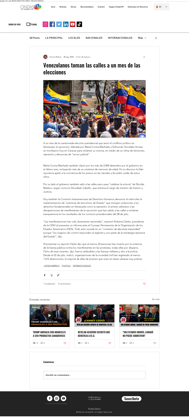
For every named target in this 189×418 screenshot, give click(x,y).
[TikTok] (79, 24)
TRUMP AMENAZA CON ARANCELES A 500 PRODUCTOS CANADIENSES (49, 333)
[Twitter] (59, 24)
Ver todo (156, 299)
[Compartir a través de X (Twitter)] (51, 275)
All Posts (34, 37)
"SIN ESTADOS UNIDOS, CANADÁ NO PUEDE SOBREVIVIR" (138, 333)
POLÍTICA (66, 265)
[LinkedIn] (65, 24)
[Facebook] (52, 24)
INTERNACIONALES (120, 37)
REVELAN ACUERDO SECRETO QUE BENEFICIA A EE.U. (94, 333)
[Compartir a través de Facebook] (44, 275)
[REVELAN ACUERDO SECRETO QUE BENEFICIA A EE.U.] (95, 315)
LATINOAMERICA (51, 265)
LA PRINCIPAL (54, 37)
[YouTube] (72, 24)
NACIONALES (94, 37)
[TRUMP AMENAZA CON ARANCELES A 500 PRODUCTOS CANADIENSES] (50, 315)
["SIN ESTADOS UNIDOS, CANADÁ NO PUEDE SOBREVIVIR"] (139, 315)
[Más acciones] (144, 57)
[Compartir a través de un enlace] (58, 275)
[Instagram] (45, 24)
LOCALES (74, 37)
